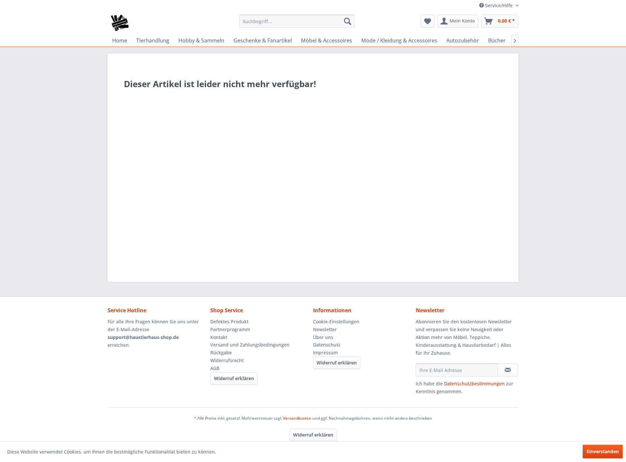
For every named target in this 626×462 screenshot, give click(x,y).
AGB (214, 368)
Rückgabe (221, 352)
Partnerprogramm (230, 329)
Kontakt (218, 337)
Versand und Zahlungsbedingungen (250, 345)
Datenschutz (326, 345)
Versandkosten (297, 418)
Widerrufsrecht (227, 360)
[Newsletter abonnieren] (508, 370)
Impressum (325, 352)
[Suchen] (347, 21)
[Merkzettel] (428, 21)
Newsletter (325, 329)
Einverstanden (603, 451)
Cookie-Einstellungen (336, 321)
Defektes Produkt (229, 321)
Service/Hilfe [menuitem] (499, 5)
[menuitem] (296, 21)
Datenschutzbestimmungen (474, 383)
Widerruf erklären (234, 378)
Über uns (323, 337)
